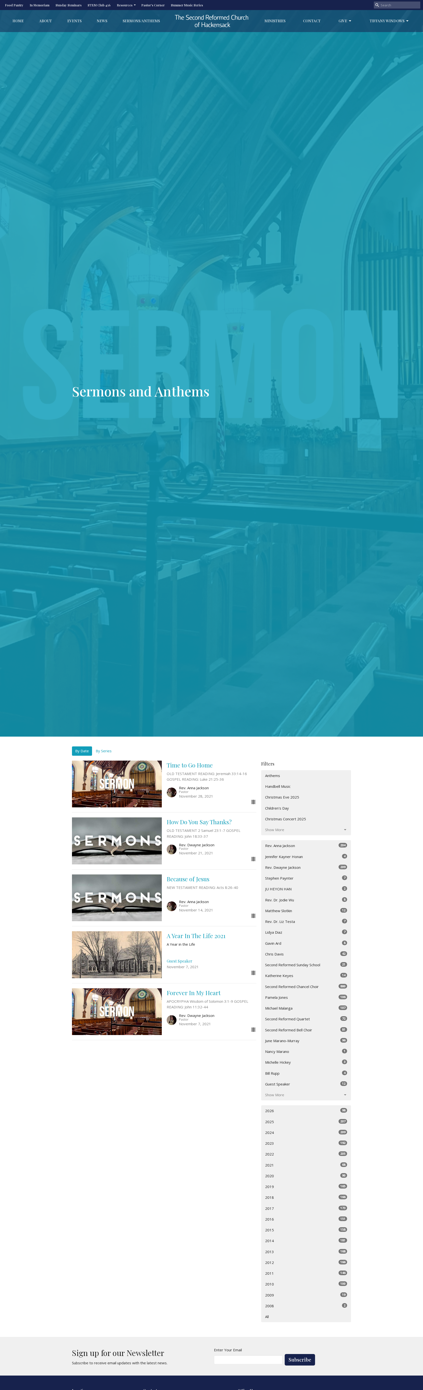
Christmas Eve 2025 (282, 797)
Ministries (274, 20)
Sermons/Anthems (141, 20)
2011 (305, 1273)
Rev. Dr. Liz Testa (305, 921)
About (45, 20)
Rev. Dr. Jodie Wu (305, 899)
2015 (305, 1229)
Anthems (272, 775)
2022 (305, 1153)
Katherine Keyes (305, 975)
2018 (305, 1197)
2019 (305, 1186)
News (102, 20)
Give (343, 20)
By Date (82, 750)
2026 (305, 1110)
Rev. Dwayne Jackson (305, 867)
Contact (312, 20)
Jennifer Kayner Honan (305, 856)
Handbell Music (278, 786)
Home (18, 20)
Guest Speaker (305, 1083)
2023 (305, 1143)
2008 (305, 1305)
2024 (305, 1132)
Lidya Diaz (305, 932)
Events (74, 20)
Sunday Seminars (69, 5)
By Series (104, 750)
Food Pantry (14, 5)
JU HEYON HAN (305, 888)
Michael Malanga (305, 1008)
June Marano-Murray (305, 1040)
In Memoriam (39, 5)
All (267, 1316)
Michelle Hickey (305, 1062)
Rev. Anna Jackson (305, 845)
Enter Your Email (228, 1349)
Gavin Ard (305, 943)
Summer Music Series (187, 5)
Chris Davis (305, 953)
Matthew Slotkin (305, 910)
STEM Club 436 (99, 5)
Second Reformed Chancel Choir (305, 986)
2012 (305, 1262)
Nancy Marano (305, 1051)
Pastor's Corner (153, 5)
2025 (305, 1121)
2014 (305, 1240)
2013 (305, 1251)
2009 (305, 1294)
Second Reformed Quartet (305, 1018)
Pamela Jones (305, 997)
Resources (124, 5)
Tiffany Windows (387, 20)
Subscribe (300, 1359)
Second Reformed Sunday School (305, 964)
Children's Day (277, 808)
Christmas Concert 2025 (285, 818)
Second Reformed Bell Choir (305, 1029)
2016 (305, 1219)
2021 (305, 1164)
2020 (305, 1175)
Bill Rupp (305, 1073)
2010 (305, 1283)
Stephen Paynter (305, 878)
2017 (305, 1208)
